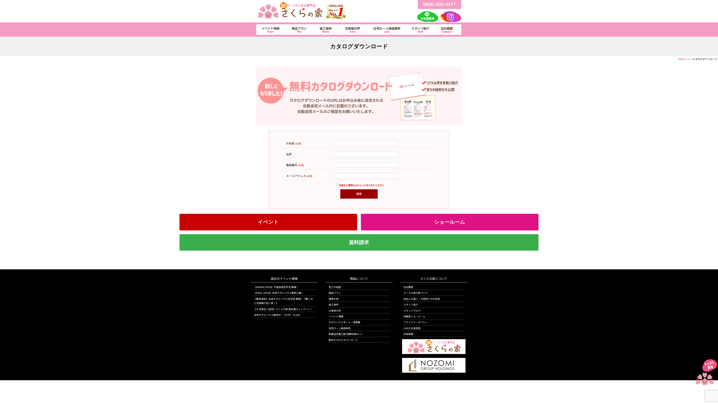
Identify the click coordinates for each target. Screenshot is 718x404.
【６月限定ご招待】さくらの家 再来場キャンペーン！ (283, 309)
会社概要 (408, 287)
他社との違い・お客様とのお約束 (422, 299)
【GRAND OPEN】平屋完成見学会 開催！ (276, 287)
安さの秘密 (335, 287)
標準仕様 (333, 299)
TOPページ (684, 59)
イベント (268, 222)
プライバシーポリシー (416, 322)
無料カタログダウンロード (343, 340)
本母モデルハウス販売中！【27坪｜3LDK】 (277, 315)
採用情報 (408, 334)
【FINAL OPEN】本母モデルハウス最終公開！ (279, 293)
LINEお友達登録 (412, 328)
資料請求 (359, 242)
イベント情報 (336, 316)
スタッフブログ (412, 310)
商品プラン (335, 293)
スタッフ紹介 (411, 304)
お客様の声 (335, 310)
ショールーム (449, 222)
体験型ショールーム (414, 316)
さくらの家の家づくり (416, 293)
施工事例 (333, 304)
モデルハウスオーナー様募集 (344, 322)
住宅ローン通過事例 (339, 328)
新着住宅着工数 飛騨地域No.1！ (346, 334)
